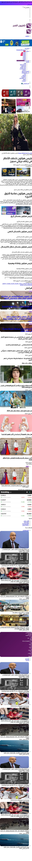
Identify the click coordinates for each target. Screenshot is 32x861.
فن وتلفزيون (22, 78)
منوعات (24, 80)
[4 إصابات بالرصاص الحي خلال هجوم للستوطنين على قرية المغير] (14, 595)
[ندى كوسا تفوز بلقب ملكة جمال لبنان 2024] (16, 407)
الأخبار (27, 62)
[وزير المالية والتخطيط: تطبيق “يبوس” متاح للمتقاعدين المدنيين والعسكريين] (14, 673)
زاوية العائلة (24, 153)
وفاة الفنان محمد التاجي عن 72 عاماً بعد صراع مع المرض (15, 565)
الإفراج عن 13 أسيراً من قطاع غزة (21, 612)
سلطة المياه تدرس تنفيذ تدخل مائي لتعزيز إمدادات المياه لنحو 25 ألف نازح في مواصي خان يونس (15, 581)
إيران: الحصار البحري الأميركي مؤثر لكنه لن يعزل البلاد (16, 753)
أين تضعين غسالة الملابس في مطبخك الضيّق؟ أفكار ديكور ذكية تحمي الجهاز (16, 297)
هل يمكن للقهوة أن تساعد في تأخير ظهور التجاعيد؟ (16, 434)
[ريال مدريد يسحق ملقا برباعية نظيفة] (14, 704)
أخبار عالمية (23, 67)
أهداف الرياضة (25, 71)
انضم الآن (29, 4)
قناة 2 (23, 55)
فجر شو (23, 60)
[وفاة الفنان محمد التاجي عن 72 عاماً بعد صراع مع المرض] (14, 564)
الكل (25, 63)
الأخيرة (27, 660)
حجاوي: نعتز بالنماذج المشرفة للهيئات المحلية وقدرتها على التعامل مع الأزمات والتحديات (14, 628)
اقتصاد (24, 75)
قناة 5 (24, 59)
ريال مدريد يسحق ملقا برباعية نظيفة (20, 706)
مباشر (26, 51)
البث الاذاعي (25, 83)
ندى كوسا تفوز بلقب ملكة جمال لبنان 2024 (19, 411)
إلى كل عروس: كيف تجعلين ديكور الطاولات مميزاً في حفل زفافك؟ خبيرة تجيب (17, 318)
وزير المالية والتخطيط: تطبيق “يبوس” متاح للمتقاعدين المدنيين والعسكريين (15, 550)
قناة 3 (24, 56)
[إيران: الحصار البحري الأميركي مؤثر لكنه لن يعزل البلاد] (14, 751)
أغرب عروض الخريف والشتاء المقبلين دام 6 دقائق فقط (17, 458)
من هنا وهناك (25, 72)
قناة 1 (24, 52)
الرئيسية (27, 48)
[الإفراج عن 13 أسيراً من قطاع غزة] (14, 611)
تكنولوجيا (23, 76)
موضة (19, 153)
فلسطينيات (23, 68)
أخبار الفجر (23, 66)
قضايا (24, 79)
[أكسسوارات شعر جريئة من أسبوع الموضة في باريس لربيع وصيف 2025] (16, 382)
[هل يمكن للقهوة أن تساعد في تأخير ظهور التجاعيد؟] (16, 431)
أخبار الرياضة (23, 64)
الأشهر (27, 659)
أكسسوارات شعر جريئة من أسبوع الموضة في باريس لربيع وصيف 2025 (16, 386)
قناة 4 (24, 58)
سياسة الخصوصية (21, 49)
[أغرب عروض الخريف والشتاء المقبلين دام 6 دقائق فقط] (16, 455)
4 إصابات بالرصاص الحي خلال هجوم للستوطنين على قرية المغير (14, 597)
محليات (24, 70)
